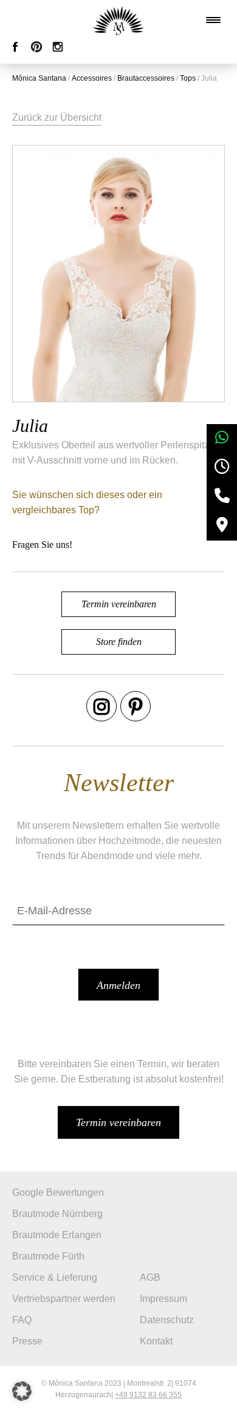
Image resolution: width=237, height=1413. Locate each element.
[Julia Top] (118, 273)
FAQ (22, 1320)
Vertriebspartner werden (63, 1298)
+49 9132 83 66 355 (148, 1395)
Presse (27, 1341)
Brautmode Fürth (48, 1256)
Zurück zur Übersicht (56, 117)
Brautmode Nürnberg (57, 1214)
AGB (150, 1277)
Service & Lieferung (54, 1277)
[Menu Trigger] (213, 20)
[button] (22, 1391)
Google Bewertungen (58, 1192)
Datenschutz (167, 1320)
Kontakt (156, 1341)
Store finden (119, 641)
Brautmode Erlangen (56, 1235)
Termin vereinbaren (118, 604)
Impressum (163, 1298)
